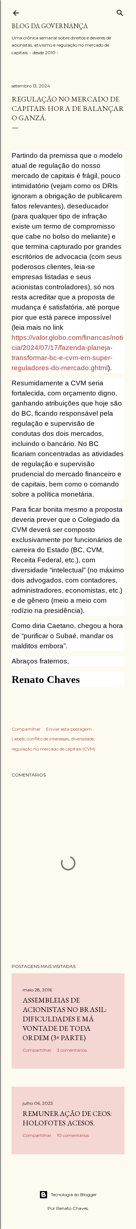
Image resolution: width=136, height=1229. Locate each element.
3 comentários (72, 1050)
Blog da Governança (50, 26)
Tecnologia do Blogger (74, 1194)
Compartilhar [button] (26, 729)
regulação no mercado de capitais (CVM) (53, 749)
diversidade (82, 738)
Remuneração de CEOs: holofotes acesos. (67, 1118)
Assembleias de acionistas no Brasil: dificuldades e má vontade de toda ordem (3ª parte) (64, 1018)
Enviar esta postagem (69, 729)
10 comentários (73, 1135)
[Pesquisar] (120, 11)
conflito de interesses (48, 738)
